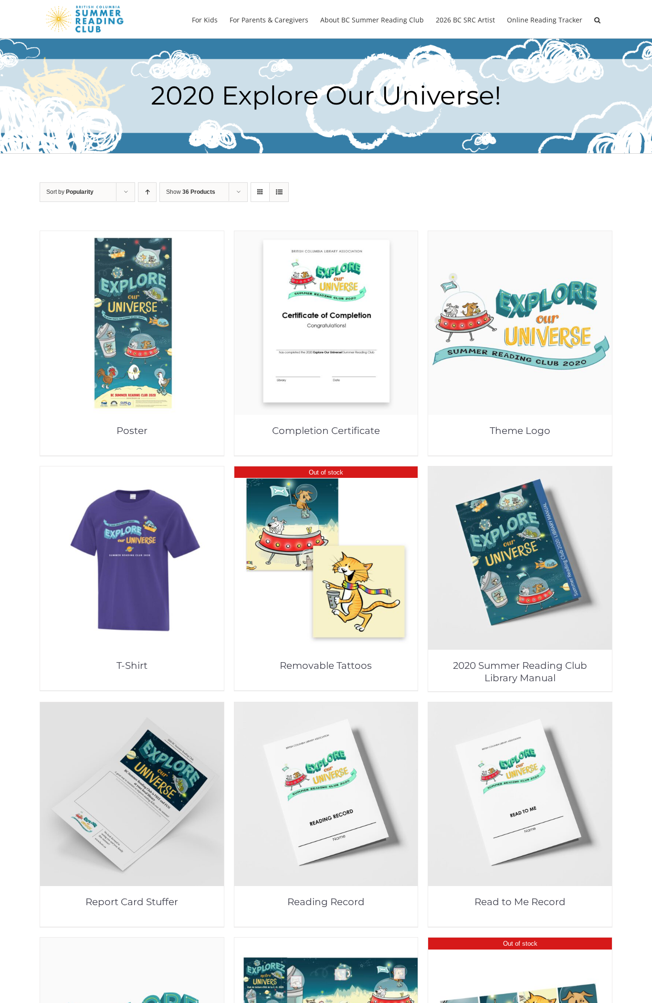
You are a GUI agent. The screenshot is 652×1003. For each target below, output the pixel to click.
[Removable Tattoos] (326, 473)
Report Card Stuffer (131, 902)
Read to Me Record (520, 902)
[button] (597, 19)
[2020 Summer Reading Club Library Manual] (520, 473)
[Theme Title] (132, 944)
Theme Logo (520, 430)
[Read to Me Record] (520, 709)
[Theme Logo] (520, 237)
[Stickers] (520, 944)
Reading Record (326, 902)
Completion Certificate (326, 430)
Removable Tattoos (326, 665)
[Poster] (132, 237)
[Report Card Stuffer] (132, 709)
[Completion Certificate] (326, 237)
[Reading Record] (326, 709)
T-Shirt (131, 665)
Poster (131, 430)
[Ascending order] (147, 192)
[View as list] (279, 192)
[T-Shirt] (132, 473)
